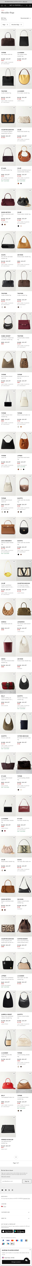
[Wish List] (5, 6)
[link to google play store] (19, 1231)
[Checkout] (29, 5)
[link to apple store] (7, 1231)
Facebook (5, 1190)
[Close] (30, 1250)
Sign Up (27, 1181)
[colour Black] (21, 183)
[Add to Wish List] (14, 30)
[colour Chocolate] (5, 307)
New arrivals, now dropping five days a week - (16, 1)
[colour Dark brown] (18, 790)
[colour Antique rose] (21, 226)
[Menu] (2, 5)
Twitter (9, 1190)
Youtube (2, 1190)
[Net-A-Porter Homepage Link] (16, 6)
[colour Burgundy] (2, 224)
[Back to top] (16, 1157)
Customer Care (26, 1198)
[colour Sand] (21, 469)
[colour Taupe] (18, 512)
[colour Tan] (18, 183)
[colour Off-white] (18, 427)
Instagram (12, 1190)
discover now (27, 1)
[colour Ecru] (21, 790)
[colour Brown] (5, 224)
